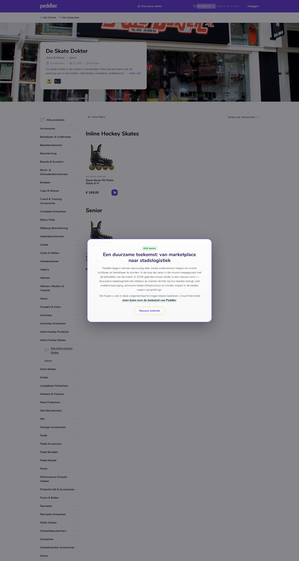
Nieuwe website (149, 311)
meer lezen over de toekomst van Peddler (149, 300)
